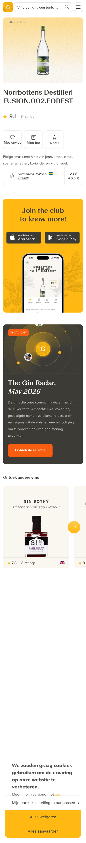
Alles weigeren (43, 817)
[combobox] (43, 7)
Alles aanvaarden (43, 831)
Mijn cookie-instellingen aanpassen (43, 802)
